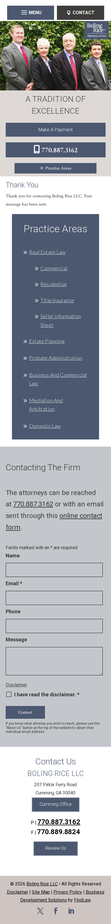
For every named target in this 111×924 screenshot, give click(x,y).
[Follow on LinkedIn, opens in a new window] (70, 910)
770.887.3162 (60, 150)
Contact (83, 12)
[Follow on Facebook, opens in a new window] (55, 910)
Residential (53, 284)
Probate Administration (55, 358)
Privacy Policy (68, 892)
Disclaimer (16, 685)
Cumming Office (56, 804)
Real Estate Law (47, 252)
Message (16, 639)
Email (14, 583)
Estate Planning (47, 341)
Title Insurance (57, 300)
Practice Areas (58, 168)
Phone (13, 611)
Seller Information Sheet (60, 320)
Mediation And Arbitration (46, 404)
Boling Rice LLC (42, 884)
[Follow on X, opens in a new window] (40, 910)
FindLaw (82, 900)
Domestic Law (45, 426)
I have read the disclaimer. (46, 694)
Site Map (41, 892)
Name (13, 556)
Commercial (53, 268)
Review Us (55, 848)
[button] (30, 12)
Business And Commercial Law (58, 379)
